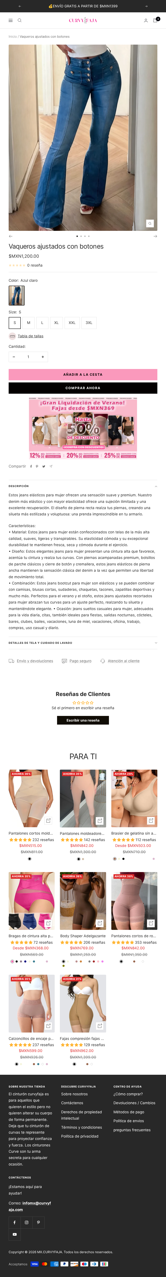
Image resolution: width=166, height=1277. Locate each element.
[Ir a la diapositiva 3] (85, 236)
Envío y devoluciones (35, 661)
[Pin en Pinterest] (37, 466)
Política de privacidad (80, 1136)
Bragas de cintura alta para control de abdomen (32, 936)
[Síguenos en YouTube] (15, 1234)
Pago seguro (80, 661)
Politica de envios (128, 1121)
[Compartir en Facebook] (31, 466)
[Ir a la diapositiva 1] (77, 236)
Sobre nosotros (74, 1094)
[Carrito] (155, 20)
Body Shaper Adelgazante (83, 936)
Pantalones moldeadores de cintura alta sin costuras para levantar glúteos (83, 833)
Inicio (13, 36)
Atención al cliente (124, 661)
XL (56, 322)
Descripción (19, 486)
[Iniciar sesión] (146, 20)
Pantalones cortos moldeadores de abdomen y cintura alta (32, 833)
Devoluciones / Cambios (134, 1103)
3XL (89, 322)
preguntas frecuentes (132, 1130)
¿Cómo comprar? (128, 1094)
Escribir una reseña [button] (83, 720)
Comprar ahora (83, 388)
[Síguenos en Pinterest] (38, 1222)
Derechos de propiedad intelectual (81, 1115)
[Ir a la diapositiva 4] (88, 236)
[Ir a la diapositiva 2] (81, 236)
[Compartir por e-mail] (50, 466)
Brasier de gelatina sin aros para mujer (134, 833)
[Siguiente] (155, 236)
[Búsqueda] (20, 20)
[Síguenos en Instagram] (26, 1222)
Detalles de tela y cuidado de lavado (40, 642)
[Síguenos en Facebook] (15, 1222)
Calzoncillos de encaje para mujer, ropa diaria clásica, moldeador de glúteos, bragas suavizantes (32, 1038)
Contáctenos (72, 1103)
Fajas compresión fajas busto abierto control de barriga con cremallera (83, 1038)
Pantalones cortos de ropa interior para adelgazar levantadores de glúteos (134, 936)
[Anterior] (10, 236)
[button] (83, 336)
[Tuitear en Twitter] (44, 466)
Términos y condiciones (81, 1127)
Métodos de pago (128, 1112)
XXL (72, 322)
